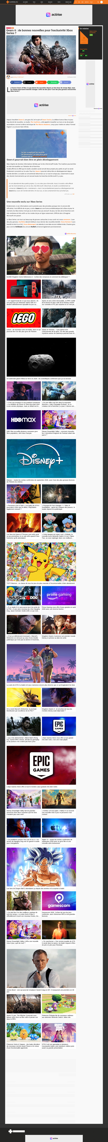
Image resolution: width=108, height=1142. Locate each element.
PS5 (79, 2)
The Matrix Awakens (43, 124)
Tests (59, 2)
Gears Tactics (47, 120)
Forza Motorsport (30, 224)
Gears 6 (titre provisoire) (93, 31)
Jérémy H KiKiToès (18, 77)
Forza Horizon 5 (66, 222)
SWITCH (87, 2)
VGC (73, 194)
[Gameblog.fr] (11, 2)
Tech (34, 2)
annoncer (66, 219)
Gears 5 (21, 120)
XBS (82, 2)
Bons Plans (68, 2)
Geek (42, 2)
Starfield (22, 222)
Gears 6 (38, 171)
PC (76, 2)
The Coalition (35, 122)
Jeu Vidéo (25, 2)
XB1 (83, 50)
